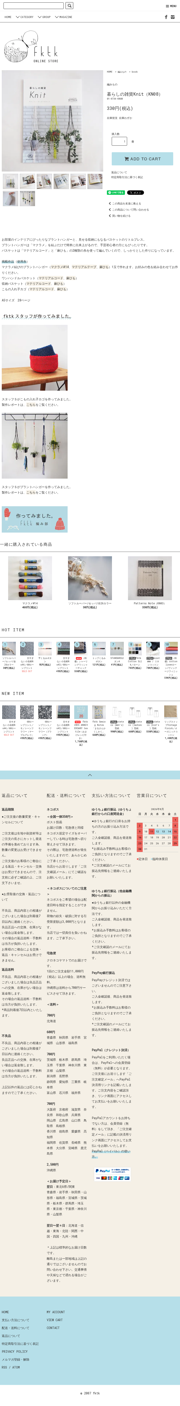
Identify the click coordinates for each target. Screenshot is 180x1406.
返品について (119, 172)
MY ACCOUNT (56, 1312)
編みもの (122, 71)
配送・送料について (15, 1328)
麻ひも (104, 267)
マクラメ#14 (60, 267)
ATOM (16, 1367)
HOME (8, 17)
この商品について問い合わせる (130, 209)
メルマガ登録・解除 (15, 1359)
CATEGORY (26, 17)
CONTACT (53, 1328)
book (135, 71)
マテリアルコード (51, 278)
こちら (31, 404)
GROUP (46, 17)
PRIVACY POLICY (15, 1351)
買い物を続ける (121, 215)
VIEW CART (55, 1320)
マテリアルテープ (84, 267)
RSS (4, 1367)
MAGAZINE (65, 17)
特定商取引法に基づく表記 (127, 177)
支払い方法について (15, 1320)
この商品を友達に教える (126, 203)
